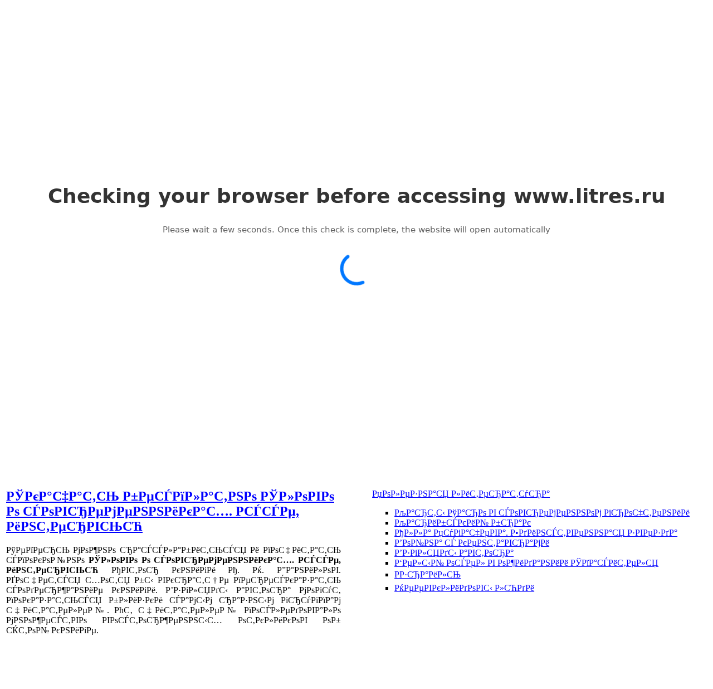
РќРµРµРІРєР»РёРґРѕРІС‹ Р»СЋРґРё (464, 588)
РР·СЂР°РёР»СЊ (427, 574)
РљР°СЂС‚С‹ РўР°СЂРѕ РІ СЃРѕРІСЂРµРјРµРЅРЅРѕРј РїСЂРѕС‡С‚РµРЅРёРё (542, 512)
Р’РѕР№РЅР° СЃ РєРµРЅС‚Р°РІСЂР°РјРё (471, 542)
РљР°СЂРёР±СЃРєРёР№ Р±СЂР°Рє (462, 522)
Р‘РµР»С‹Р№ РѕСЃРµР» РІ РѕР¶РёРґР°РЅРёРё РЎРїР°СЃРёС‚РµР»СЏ (526, 562)
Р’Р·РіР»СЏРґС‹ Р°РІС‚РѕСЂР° (454, 552)
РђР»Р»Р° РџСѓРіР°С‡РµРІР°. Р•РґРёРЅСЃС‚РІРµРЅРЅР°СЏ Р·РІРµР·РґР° (535, 532)
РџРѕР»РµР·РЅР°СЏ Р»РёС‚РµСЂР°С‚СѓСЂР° (461, 493)
